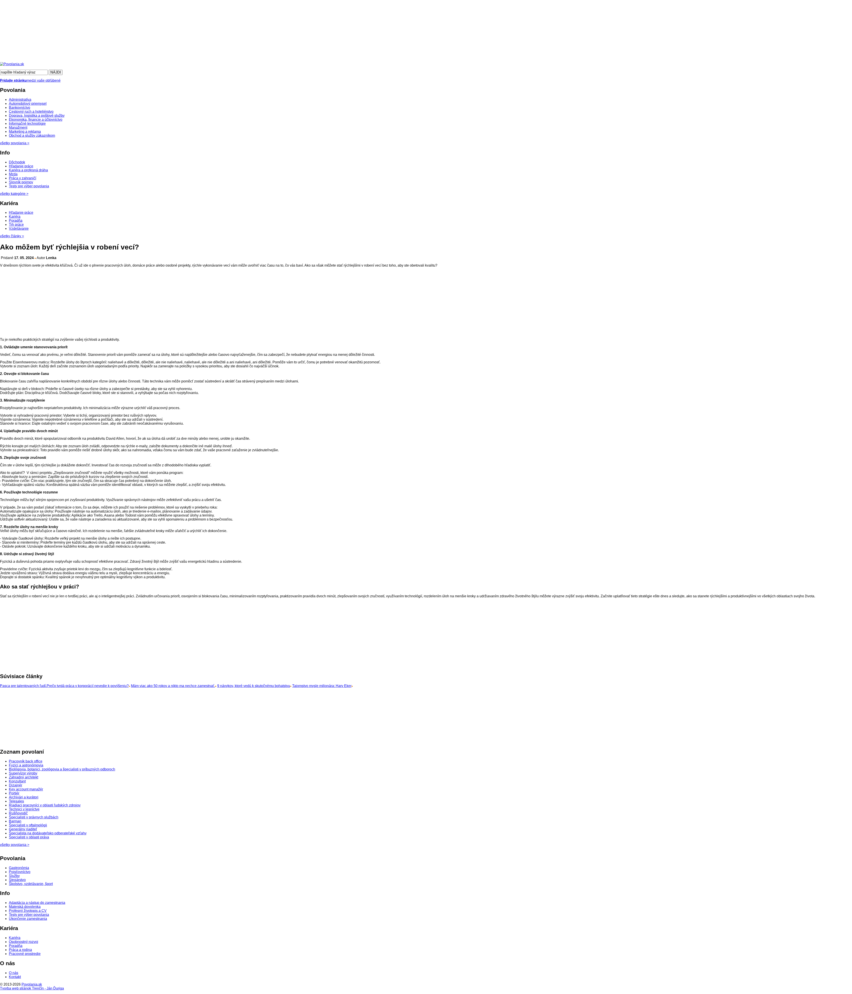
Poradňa (15, 220)
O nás (13, 973)
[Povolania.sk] (12, 64)
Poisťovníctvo (19, 872)
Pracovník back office (25, 761)
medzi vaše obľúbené (30, 80)
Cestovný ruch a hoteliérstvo (31, 111)
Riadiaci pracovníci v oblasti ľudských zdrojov (45, 805)
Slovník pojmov (21, 182)
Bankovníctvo (19, 107)
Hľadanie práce (21, 166)
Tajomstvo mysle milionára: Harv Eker (321, 686)
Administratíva (20, 99)
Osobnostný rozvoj (23, 942)
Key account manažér (26, 789)
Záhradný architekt (23, 777)
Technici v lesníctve (24, 809)
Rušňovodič (18, 813)
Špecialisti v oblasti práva (29, 837)
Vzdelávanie (19, 228)
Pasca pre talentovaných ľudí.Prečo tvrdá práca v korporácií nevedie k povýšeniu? (64, 686)
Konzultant (17, 781)
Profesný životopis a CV (28, 911)
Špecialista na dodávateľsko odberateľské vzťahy (48, 833)
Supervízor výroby (23, 773)
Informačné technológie (27, 123)
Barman (15, 821)
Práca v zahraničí (22, 178)
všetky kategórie (14, 194)
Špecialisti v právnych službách (33, 817)
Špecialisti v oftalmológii (28, 825)
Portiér (14, 793)
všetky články (12, 236)
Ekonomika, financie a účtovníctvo (35, 119)
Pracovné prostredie (25, 954)
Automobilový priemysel (28, 103)
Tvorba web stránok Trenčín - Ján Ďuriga (32, 988)
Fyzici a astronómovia (26, 765)
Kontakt (15, 977)
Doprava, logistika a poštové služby (37, 115)
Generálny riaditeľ (23, 829)
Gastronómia (19, 868)
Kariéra (14, 216)
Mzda (13, 174)
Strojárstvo (17, 880)
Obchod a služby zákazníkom (32, 135)
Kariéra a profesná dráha (28, 170)
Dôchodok (17, 162)
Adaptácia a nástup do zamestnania (37, 903)
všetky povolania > (14, 845)
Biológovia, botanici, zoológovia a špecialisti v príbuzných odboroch (62, 769)
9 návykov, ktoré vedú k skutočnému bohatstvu (253, 686)
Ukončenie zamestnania (28, 919)
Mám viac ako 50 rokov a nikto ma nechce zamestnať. (173, 686)
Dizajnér (15, 785)
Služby (14, 876)
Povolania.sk (32, 984)
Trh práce (16, 224)
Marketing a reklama (25, 131)
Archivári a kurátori (23, 797)
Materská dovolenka (25, 907)
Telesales (16, 801)
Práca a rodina (20, 950)
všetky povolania (14, 143)
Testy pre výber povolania (29, 186)
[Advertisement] (133, 31)
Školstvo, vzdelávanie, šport (31, 884)
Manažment (18, 127)
